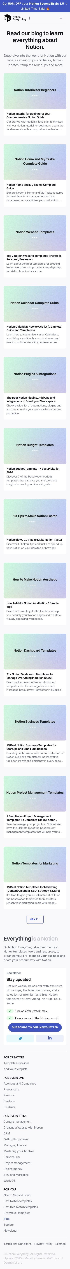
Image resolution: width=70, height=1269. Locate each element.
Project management (17, 1163)
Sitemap (60, 1244)
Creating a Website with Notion (23, 1127)
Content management (17, 1121)
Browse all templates (17, 1213)
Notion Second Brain (17, 1195)
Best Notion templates (18, 1201)
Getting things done (16, 1139)
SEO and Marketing (16, 1175)
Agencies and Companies (20, 1083)
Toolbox (9, 1224)
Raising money (13, 1169)
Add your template (15, 1069)
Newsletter (10, 1230)
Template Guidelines (16, 1063)
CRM (7, 1133)
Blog (6, 1219)
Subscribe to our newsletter (35, 1027)
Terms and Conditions (17, 1244)
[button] (61, 18)
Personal (9, 1095)
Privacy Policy (43, 1244)
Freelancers (11, 1089)
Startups (9, 1101)
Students (9, 1107)
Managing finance (15, 1145)
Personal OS (12, 1157)
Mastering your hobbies (19, 1151)
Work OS (9, 1180)
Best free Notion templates (21, 1207)
